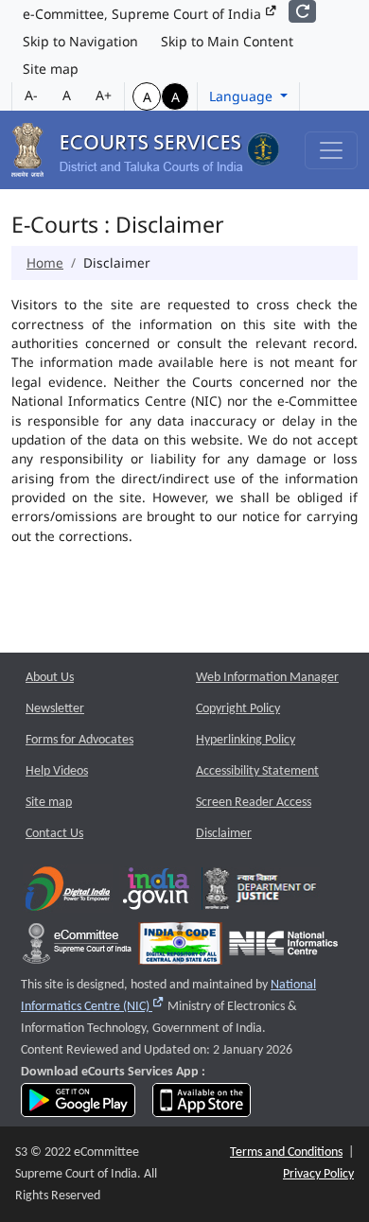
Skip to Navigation (80, 41)
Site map (51, 69)
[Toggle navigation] (331, 150)
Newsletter (55, 709)
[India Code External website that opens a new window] (180, 948)
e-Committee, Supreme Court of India (144, 14)
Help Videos (57, 771)
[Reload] (302, 11)
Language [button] (242, 96)
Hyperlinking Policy (245, 740)
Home (44, 262)
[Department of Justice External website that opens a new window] (261, 893)
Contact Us (54, 834)
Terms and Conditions (286, 1152)
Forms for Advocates (79, 740)
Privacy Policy (318, 1174)
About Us (50, 678)
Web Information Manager (267, 678)
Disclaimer (224, 834)
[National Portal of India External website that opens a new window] (157, 893)
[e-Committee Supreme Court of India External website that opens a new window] (77, 948)
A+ (104, 95)
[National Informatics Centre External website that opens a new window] (283, 948)
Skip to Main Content (227, 41)
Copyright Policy (238, 709)
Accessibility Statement (257, 771)
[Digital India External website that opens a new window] (67, 893)
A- (31, 95)
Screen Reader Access (253, 802)
